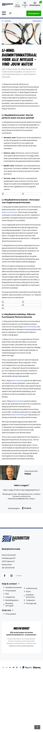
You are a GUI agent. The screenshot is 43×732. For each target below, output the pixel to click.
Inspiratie (8, 21)
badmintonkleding (29, 327)
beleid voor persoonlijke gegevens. (21, 646)
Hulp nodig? (37, 21)
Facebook (27, 508)
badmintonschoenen (10, 212)
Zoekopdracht (33, 13)
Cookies (19, 575)
